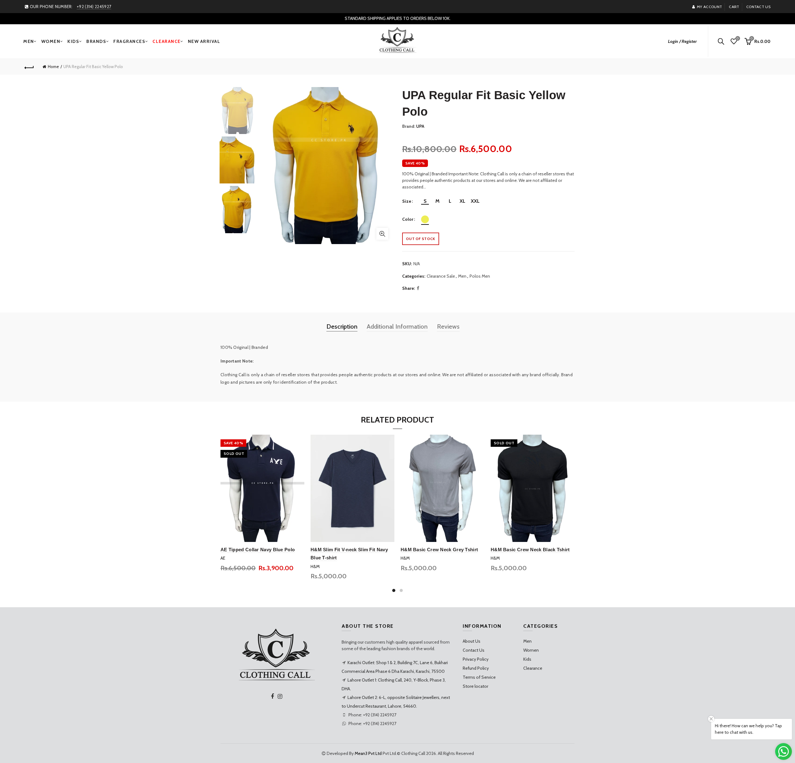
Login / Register (682, 41)
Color (407, 219)
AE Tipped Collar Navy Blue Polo (257, 549)
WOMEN (51, 41)
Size (406, 201)
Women (531, 650)
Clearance (532, 668)
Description (341, 326)
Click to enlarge (382, 234)
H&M (315, 566)
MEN (28, 41)
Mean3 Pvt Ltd (368, 753)
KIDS (73, 41)
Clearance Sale (441, 276)
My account (709, 6)
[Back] (29, 67)
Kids (527, 659)
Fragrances (129, 41)
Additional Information (397, 326)
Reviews (448, 326)
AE (222, 558)
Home (53, 66)
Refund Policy (476, 668)
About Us (471, 641)
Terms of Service (479, 677)
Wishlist (737, 38)
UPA (420, 126)
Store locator (475, 686)
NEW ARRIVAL (204, 41)
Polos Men (480, 276)
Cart (734, 6)
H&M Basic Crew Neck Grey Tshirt (439, 549)
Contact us (758, 6)
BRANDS (96, 41)
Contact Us (473, 650)
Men (462, 276)
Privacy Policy (475, 659)
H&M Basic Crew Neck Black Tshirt (530, 549)
